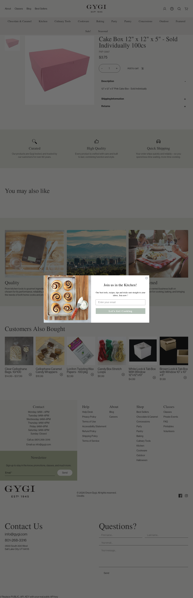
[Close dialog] (146, 278)
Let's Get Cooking (120, 311)
